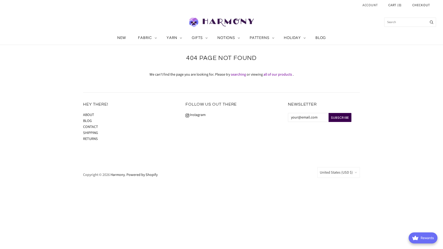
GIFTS (197, 38)
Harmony (118, 174)
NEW (121, 38)
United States (336, 172)
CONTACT (90, 126)
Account (370, 5)
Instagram (197, 114)
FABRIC (145, 38)
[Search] (431, 22)
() (395, 5)
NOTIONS (226, 38)
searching (238, 74)
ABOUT (88, 114)
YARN (172, 38)
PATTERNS (259, 38)
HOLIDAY (292, 38)
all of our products (277, 74)
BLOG (320, 38)
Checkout (421, 5)
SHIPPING (90, 132)
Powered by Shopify (142, 174)
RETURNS (90, 138)
